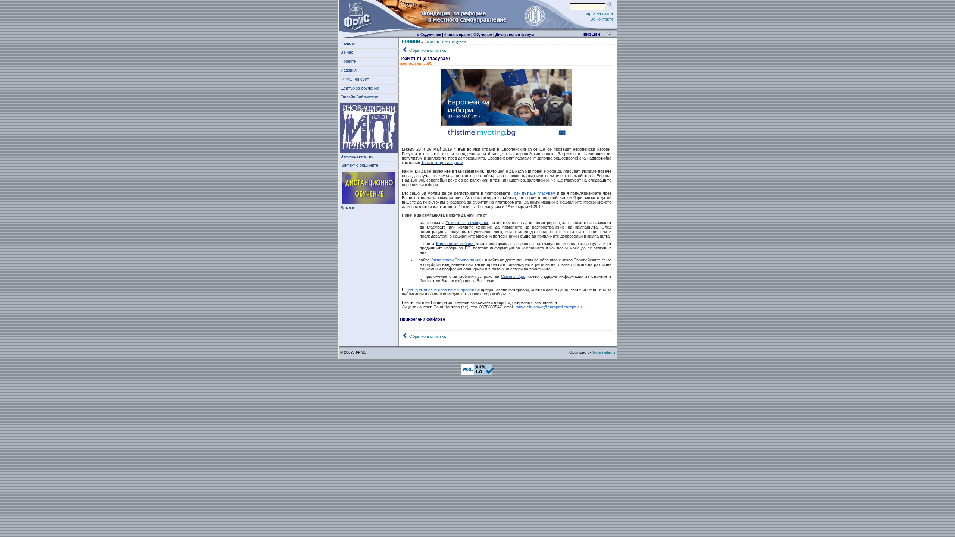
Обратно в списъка (427, 50)
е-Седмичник (429, 34)
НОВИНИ (411, 41)
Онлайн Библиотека (359, 97)
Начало (348, 43)
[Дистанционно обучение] (368, 188)
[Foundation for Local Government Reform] (356, 15)
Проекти (348, 61)
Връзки (347, 207)
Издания (349, 70)
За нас (347, 52)
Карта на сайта (599, 13)
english (591, 34)
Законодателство (357, 156)
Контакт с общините (359, 165)
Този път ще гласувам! (446, 41)
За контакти (602, 19)
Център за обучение (360, 88)
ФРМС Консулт (355, 79)
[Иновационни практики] (368, 128)
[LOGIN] (534, 15)
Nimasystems (604, 352)
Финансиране (457, 34)
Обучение (482, 34)
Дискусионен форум (514, 34)
